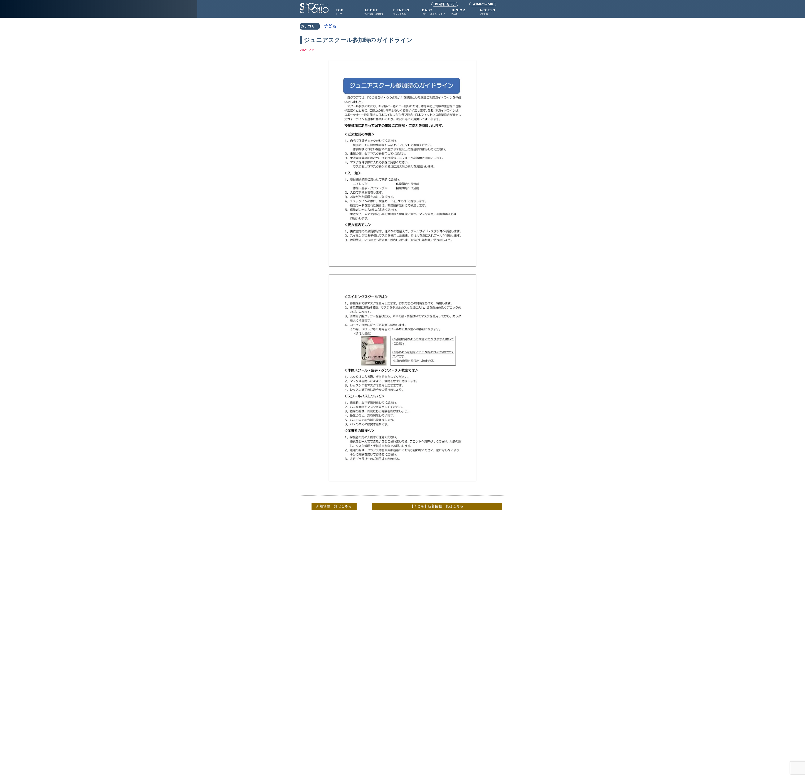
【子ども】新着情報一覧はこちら (437, 506)
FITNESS (401, 11)
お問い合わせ (446, 4)
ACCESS (487, 11)
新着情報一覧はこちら (334, 506)
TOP (340, 11)
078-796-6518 (484, 4)
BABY (433, 11)
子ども (330, 25)
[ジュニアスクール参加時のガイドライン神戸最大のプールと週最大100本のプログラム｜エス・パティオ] (402, 270)
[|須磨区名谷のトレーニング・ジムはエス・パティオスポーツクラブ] (314, 3)
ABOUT (374, 11)
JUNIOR (458, 11)
